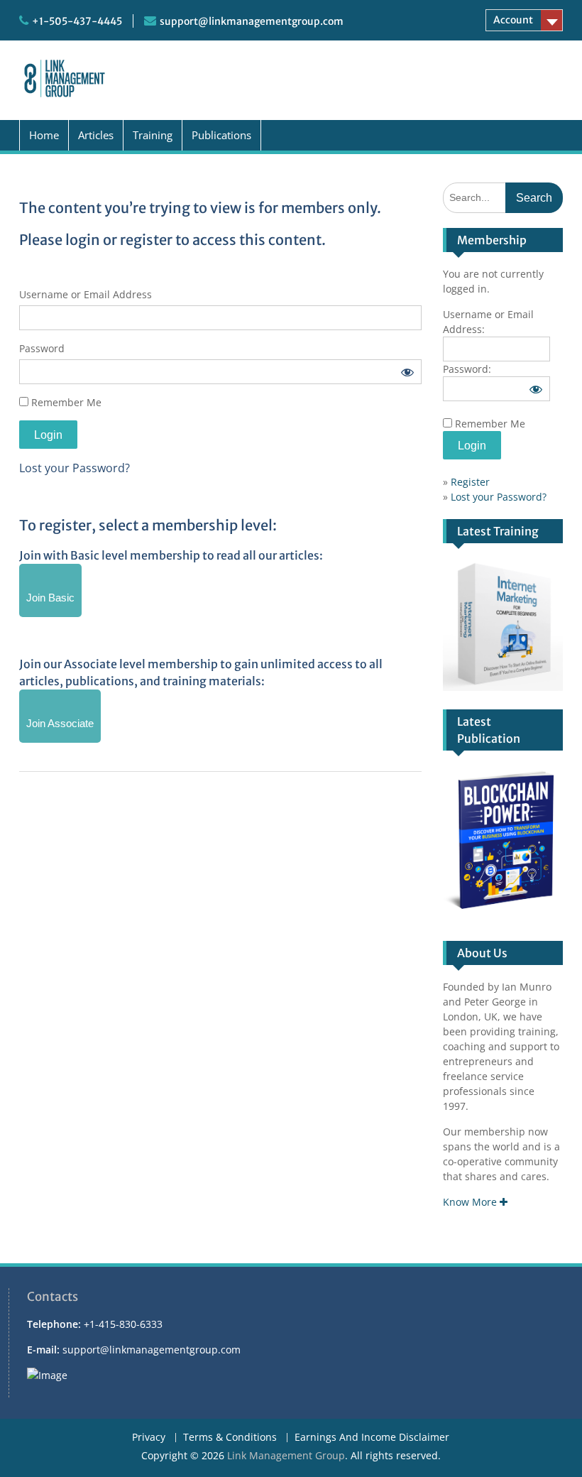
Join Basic (50, 598)
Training (152, 135)
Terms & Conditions (230, 1437)
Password (42, 348)
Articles (96, 135)
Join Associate (60, 723)
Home (44, 135)
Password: (467, 369)
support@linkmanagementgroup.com (252, 21)
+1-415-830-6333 (123, 1324)
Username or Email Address (85, 294)
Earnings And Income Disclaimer (372, 1437)
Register (470, 482)
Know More (471, 1202)
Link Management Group (286, 1455)
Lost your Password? (74, 468)
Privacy (148, 1437)
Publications (221, 135)
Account (513, 19)
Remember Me (64, 402)
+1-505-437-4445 (77, 21)
